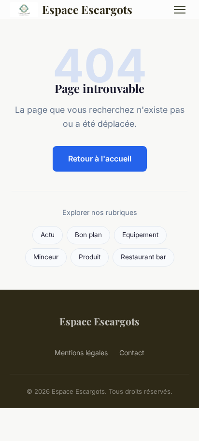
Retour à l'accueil (99, 158)
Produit (89, 257)
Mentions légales (81, 352)
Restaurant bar (143, 257)
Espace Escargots (87, 9)
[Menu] (179, 9)
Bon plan (88, 235)
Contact (131, 352)
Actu (48, 235)
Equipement (140, 235)
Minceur (45, 257)
